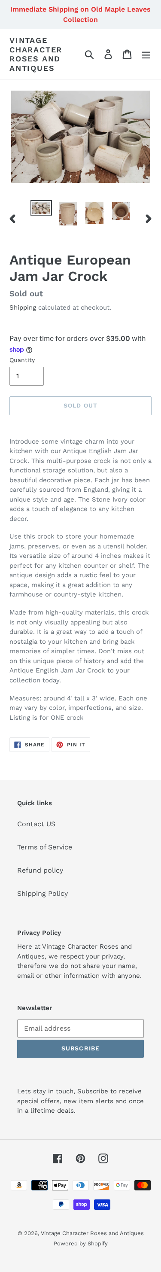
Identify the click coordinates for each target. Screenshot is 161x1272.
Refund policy (40, 870)
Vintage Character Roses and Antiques (35, 54)
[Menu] (146, 54)
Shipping (22, 307)
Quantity (22, 359)
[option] (41, 209)
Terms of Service (44, 847)
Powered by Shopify (81, 1243)
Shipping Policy (42, 893)
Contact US (36, 824)
